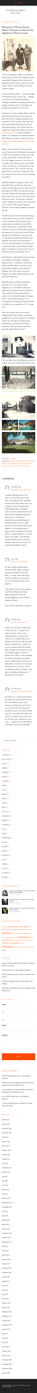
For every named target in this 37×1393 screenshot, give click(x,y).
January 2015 (6, 1198)
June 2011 (5, 1285)
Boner (4, 785)
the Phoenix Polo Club (9, 133)
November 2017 (7, 1168)
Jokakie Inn (14, 463)
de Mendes (5, 825)
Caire (30, 926)
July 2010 (5, 1333)
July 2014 (5, 1211)
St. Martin (5, 873)
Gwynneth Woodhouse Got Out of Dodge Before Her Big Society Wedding (22, 891)
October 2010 (6, 1320)
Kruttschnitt (6, 759)
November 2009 (7, 1364)
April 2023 (5, 1137)
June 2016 (5, 1185)
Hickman (4, 877)
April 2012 (5, 1250)
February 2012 (6, 1259)
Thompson (12, 458)
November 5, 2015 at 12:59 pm (21, 691)
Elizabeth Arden (25, 461)
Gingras (4, 777)
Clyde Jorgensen (7, 1089)
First (3, 1012)
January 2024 (6, 1124)
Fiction (13, 933)
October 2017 (6, 1172)
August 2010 (6, 1329)
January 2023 (6, 1141)
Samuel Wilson (15, 466)
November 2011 (7, 1272)
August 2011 (6, 1281)
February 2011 (6, 1303)
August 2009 (6, 1373)
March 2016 (5, 1189)
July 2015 (5, 1194)
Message (5, 1035)
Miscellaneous (25, 940)
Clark (4, 803)
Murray (31, 940)
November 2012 (7, 1233)
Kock (3, 829)
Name (4, 1004)
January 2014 (6, 1220)
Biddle (4, 807)
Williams (5, 847)
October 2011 (6, 1277)
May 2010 (5, 1342)
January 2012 (6, 1264)
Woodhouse (6, 816)
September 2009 (7, 1368)
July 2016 (5, 1181)
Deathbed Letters (18, 929)
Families (6, 932)
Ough (3, 790)
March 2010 (5, 1347)
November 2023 (7, 1133)
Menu (20, 3)
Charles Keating (15, 461)
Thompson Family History (15, 12)
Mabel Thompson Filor (25, 463)
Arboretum (4, 926)
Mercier (4, 851)
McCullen (5, 812)
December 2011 (6, 1268)
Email (4, 1025)
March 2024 (5, 1120)
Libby (3, 833)
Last (3, 1019)
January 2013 (6, 1229)
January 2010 (6, 1355)
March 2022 (5, 1146)
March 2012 (5, 1255)
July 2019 (5, 1163)
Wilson (4, 842)
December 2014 (6, 1202)
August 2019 (6, 1159)
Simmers (4, 768)
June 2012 (5, 1246)
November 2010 (7, 1316)
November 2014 (7, 1207)
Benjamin (5, 772)
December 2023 (6, 1128)
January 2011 (6, 1307)
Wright (4, 799)
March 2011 (5, 1299)
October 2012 (6, 1237)
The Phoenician (25, 466)
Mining (19, 940)
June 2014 (5, 1216)
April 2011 (5, 1294)
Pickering (5, 781)
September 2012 (7, 1242)
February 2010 (6, 1351)
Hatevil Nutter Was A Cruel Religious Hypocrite (16, 970)
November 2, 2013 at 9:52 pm (21, 490)
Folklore (20, 933)
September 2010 (7, 1325)
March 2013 (5, 1224)
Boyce (4, 764)
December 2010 (6, 1312)
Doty (30, 929)
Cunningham (6, 838)
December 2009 (6, 1360)
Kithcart (5, 868)
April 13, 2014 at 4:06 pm (19, 562)
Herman (4, 864)
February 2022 (6, 1150)
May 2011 (5, 1290)
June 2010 (5, 1338)
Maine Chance (6, 466)
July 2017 (5, 1176)
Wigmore (5, 820)
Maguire (4, 794)
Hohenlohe (5, 855)
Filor (3, 860)
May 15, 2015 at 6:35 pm (19, 622)
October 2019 (6, 1154)
